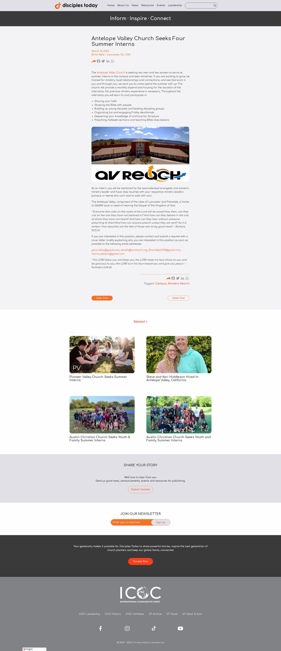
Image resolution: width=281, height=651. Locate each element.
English (29, 649)
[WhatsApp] (112, 61)
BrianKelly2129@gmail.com (164, 250)
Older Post (102, 298)
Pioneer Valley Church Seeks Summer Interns (98, 378)
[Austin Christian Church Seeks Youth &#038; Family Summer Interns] (102, 414)
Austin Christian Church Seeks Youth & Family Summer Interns (100, 438)
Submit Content (140, 489)
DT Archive (155, 614)
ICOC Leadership (89, 614)
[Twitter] (103, 61)
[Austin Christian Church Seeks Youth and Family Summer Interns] (178, 414)
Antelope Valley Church (111, 72)
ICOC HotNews (135, 614)
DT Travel (172, 614)
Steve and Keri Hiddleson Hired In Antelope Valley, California (172, 378)
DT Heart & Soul (192, 614)
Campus (160, 283)
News (135, 5)
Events (161, 5)
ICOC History (113, 614)
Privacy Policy (142, 642)
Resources (147, 5)
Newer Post (178, 298)
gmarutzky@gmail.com (105, 250)
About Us (123, 5)
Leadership (175, 5)
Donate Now (140, 561)
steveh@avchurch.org (134, 250)
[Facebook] (98, 61)
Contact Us (158, 642)
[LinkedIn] (108, 61)
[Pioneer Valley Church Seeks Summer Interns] (102, 354)
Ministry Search (179, 283)
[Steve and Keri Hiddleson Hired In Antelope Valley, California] (178, 354)
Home (110, 5)
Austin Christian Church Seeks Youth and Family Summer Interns (178, 438)
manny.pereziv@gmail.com (107, 254)
